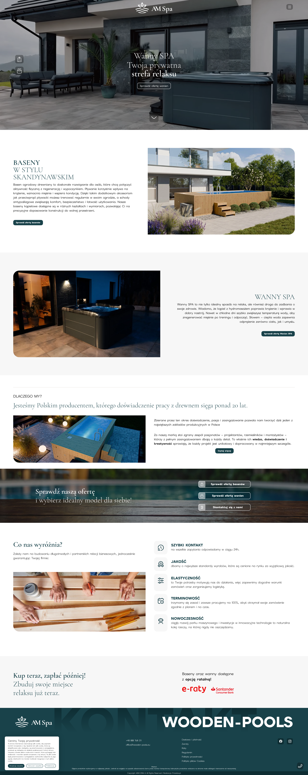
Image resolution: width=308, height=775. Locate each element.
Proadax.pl (176, 773)
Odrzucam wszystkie (35, 766)
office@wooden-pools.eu (138, 744)
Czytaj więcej (224, 451)
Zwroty (185, 744)
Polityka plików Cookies (193, 761)
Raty (184, 748)
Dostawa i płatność (192, 739)
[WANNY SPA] (21, 71)
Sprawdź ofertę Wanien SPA (278, 333)
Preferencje (50, 766)
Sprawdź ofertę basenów (154, 86)
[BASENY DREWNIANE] (21, 59)
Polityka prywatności (192, 756)
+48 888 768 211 (133, 740)
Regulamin (187, 752)
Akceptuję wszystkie (16, 766)
